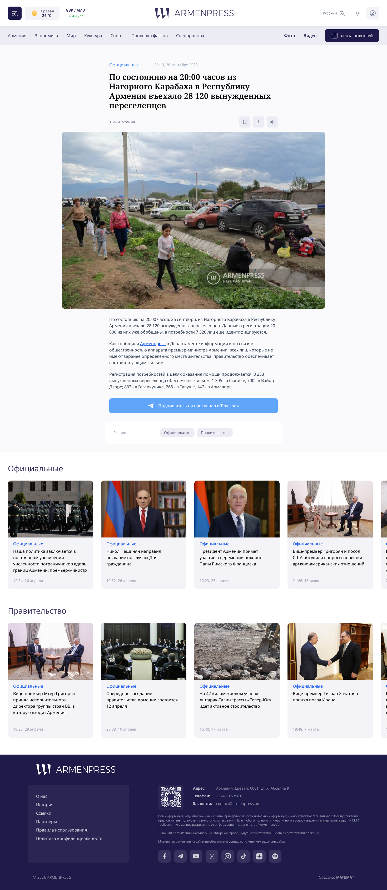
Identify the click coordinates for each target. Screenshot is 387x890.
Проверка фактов (149, 35)
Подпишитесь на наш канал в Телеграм (199, 406)
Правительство (215, 432)
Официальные (177, 432)
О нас (41, 796)
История (44, 805)
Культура (93, 35)
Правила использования (61, 830)
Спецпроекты (190, 35)
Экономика (46, 35)
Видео (310, 35)
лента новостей (357, 35)
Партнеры (46, 821)
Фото (289, 35)
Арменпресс (153, 343)
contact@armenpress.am (238, 803)
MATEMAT (345, 877)
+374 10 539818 (230, 795)
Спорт (117, 35)
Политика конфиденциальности (69, 838)
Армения (17, 35)
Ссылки (43, 813)
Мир (71, 35)
